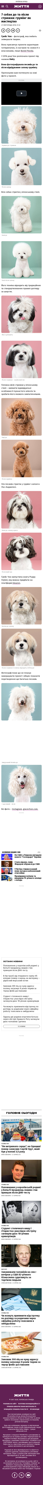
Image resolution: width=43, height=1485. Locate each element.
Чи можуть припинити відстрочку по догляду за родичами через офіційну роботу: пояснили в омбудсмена (20, 1009)
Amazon (16, 583)
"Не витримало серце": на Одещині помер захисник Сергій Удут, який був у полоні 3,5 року (21, 1149)
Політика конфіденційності (29, 1404)
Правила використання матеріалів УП (21, 1406)
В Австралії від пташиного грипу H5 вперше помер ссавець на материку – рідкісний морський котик (21, 978)
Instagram (17, 809)
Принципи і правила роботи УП (16, 1409)
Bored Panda (27, 51)
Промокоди (34, 1409)
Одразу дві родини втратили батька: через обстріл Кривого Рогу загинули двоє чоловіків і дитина (21, 1019)
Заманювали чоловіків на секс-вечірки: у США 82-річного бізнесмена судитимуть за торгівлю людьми (19, 1275)
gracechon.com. (30, 809)
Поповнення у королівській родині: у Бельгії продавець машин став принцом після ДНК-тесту (21, 968)
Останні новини (12, 961)
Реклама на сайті (9, 1404)
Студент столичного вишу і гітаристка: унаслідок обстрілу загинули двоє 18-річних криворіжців (21, 998)
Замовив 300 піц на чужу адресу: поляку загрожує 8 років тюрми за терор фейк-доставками (19, 988)
